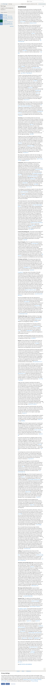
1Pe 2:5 (23, 627)
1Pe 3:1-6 (38, 497)
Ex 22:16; (24, 106)
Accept (3, 684)
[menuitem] (1, 1)
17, (32, 145)
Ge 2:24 (22, 41)
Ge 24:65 (36, 184)
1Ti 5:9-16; (26, 548)
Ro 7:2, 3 (23, 373)
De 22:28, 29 (26, 301)
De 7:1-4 (38, 93)
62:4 (38, 601)
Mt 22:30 (30, 596)
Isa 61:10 (26, 191)
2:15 (29, 548)
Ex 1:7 (23, 466)
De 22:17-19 (37, 305)
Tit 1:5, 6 (40, 429)
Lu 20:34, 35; (25, 596)
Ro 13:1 (36, 585)
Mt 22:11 (30, 226)
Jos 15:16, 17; (23, 73)
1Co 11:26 (32, 652)
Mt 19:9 (21, 380)
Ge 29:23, (24, 182)
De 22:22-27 (25, 152)
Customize (13, 684)
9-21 (36, 647)
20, (42, 111)
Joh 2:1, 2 (23, 476)
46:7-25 (23, 471)
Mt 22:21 (32, 566)
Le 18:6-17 (36, 321)
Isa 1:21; (32, 606)
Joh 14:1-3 (20, 662)
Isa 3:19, (32, 178)
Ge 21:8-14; (37, 294)
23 (34, 178)
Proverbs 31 (20, 272)
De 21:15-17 (31, 458)
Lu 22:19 (32, 651)
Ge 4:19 (40, 444)
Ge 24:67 (32, 134)
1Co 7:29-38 (38, 524)
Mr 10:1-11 (39, 361)
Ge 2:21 (33, 33)
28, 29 (35, 404)
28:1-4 (20, 295)
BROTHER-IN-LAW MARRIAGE (26, 664)
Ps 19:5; (33, 243)
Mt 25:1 (19, 206)
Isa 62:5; (40, 205)
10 (30, 187)
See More (11, 26)
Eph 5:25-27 (24, 638)
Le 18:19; (20, 313)
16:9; (37, 205)
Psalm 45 (30, 638)
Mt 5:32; (20, 373)
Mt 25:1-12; (33, 222)
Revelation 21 (37, 638)
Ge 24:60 (25, 50)
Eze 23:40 (40, 169)
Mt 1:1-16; (39, 159)
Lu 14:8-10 (31, 229)
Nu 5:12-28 (24, 313)
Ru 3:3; (36, 169)
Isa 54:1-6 (38, 621)
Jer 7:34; (34, 205)
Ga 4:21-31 (29, 621)
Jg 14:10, (29, 145)
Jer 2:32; (34, 173)
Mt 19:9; (33, 585)
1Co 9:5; (38, 555)
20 (33, 145)
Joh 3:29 (25, 239)
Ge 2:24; (30, 479)
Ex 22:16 (20, 115)
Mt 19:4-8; (34, 479)
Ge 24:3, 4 (30, 87)
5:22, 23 (39, 632)
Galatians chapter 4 (23, 608)
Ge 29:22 (40, 222)
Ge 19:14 (20, 143)
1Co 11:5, (28, 187)
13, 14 (38, 326)
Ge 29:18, (39, 111)
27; (18, 112)
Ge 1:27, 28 (23, 21)
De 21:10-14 (26, 99)
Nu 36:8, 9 (34, 338)
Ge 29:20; (34, 67)
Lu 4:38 (41, 555)
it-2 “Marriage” (4, 4)
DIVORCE (23, 420)
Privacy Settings (34, 681)
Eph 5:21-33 (28, 491)
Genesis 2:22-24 (33, 23)
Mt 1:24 (31, 124)
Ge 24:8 (23, 66)
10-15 (29, 267)
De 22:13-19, (31, 404)
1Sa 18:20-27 (29, 73)
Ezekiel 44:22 (29, 330)
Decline (7, 684)
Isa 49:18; (30, 176)
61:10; (33, 176)
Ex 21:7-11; (27, 289)
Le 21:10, (35, 326)
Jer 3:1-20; (36, 606)
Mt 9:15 (23, 194)
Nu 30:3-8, (26, 267)
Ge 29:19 (35, 80)
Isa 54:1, (33, 601)
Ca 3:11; (22, 191)
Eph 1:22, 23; (35, 632)
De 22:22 (32, 270)
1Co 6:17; (30, 632)
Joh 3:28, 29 (22, 631)
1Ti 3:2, (35, 429)
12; (38, 429)
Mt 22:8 (33, 225)
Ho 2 (39, 606)
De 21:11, (32, 289)
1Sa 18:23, (28, 106)
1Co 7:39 (20, 513)
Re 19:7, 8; (38, 173)
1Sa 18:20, (38, 67)
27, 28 (19, 69)
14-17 (35, 289)
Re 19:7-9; (31, 647)
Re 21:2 (35, 176)
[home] (1, 1)
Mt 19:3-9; (35, 361)
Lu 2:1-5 (27, 160)
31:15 (20, 112)
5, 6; (36, 601)
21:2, (34, 647)
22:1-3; (36, 222)
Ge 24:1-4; (41, 625)
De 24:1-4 (24, 413)
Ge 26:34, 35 (37, 90)
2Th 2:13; (20, 627)
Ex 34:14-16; (37, 318)
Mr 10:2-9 (38, 479)
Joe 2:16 (36, 243)
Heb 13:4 (32, 504)
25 (30, 106)
